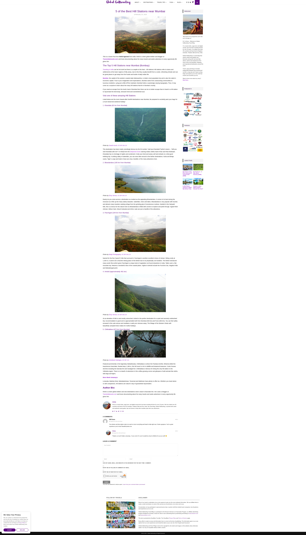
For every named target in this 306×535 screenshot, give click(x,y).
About (137, 2)
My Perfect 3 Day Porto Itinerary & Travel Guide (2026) (187, 173)
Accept (9, 530)
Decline (22, 530)
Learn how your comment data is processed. (134, 484)
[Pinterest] (191, 2)
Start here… (186, 80)
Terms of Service (182, 518)
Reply (176, 419)
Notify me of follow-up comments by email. (116, 467)
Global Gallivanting (118, 2)
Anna (114, 402)
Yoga (171, 2)
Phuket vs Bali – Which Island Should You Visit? (198, 187)
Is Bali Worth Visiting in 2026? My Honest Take (187, 187)
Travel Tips (161, 2)
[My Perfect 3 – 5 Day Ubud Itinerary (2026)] (198, 167)
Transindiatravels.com (110, 59)
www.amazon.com (193, 513)
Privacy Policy (172, 518)
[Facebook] (187, 2)
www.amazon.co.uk (145, 515)
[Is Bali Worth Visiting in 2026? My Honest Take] (188, 181)
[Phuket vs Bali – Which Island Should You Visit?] (198, 181)
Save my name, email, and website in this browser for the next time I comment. (127, 463)
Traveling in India (108, 69)
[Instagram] (189, 2)
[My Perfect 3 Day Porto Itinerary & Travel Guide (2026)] (188, 167)
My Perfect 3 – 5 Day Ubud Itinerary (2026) (197, 173)
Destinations (148, 2)
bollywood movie (135, 151)
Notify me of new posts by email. (113, 472)
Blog (179, 2)
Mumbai (105, 78)
